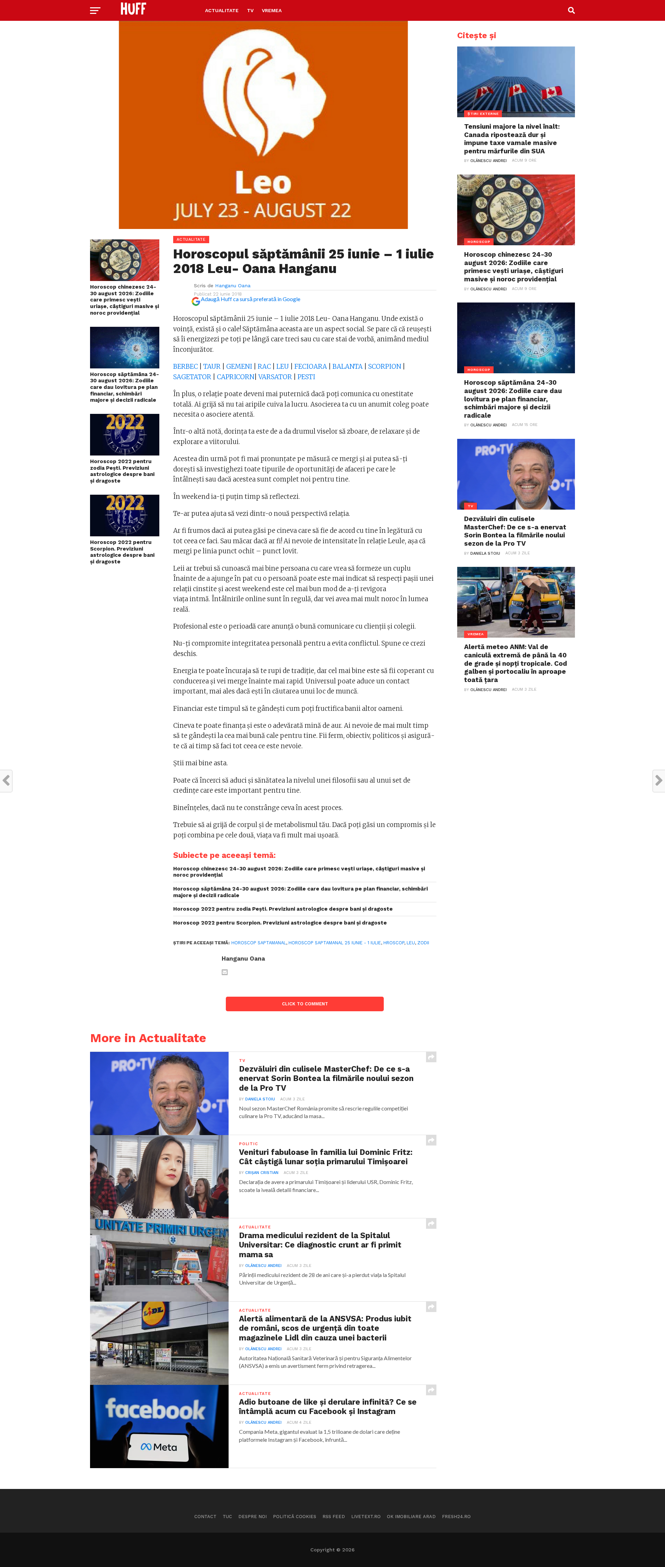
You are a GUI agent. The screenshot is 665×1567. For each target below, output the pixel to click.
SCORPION (384, 367)
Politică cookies (294, 1516)
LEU (283, 367)
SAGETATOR (192, 377)
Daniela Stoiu (260, 1099)
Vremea (272, 10)
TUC (227, 1516)
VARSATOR (275, 377)
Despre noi (252, 1516)
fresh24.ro (456, 1516)
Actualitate (222, 10)
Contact (205, 1516)
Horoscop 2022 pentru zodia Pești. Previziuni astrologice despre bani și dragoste (122, 471)
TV (250, 10)
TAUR (212, 367)
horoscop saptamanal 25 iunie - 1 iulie (335, 942)
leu (411, 942)
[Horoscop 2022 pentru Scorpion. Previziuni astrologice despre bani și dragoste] (124, 534)
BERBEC (186, 367)
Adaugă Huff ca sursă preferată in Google (250, 299)
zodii (423, 942)
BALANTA (348, 367)
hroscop (393, 942)
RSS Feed (333, 1516)
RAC (264, 367)
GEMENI (239, 367)
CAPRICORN (235, 377)
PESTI (306, 377)
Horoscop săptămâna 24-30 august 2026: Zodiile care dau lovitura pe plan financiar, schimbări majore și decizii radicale (124, 387)
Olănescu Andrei (263, 1265)
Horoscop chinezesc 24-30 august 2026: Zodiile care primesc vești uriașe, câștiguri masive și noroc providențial (124, 300)
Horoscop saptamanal (258, 942)
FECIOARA (311, 367)
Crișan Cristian (261, 1172)
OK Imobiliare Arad (411, 1516)
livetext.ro (366, 1516)
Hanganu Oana (232, 285)
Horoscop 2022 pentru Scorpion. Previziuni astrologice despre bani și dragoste (122, 552)
